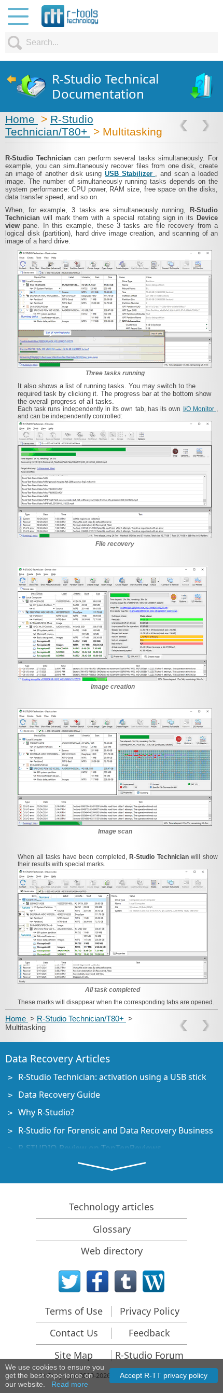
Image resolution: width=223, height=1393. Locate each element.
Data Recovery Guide (59, 1094)
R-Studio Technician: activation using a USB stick (112, 1077)
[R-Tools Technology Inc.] (70, 16)
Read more (69, 1384)
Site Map (73, 1355)
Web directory (112, 1251)
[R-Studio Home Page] (26, 86)
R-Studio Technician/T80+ (49, 125)
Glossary (112, 1229)
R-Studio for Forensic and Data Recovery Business (115, 1130)
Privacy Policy (149, 1311)
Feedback (149, 1333)
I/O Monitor (199, 409)
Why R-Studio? (46, 1112)
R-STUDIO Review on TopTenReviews (89, 1148)
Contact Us (74, 1333)
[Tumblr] (125, 1281)
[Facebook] (97, 1281)
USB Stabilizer (130, 173)
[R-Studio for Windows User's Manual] (202, 86)
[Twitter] (69, 1281)
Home (21, 119)
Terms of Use (74, 1311)
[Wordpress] (153, 1281)
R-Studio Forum (149, 1355)
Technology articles (111, 1206)
